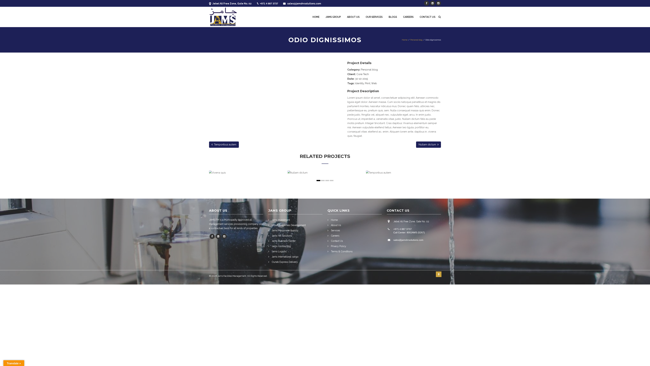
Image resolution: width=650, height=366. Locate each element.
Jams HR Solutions (282, 235)
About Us (353, 17)
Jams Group (333, 17)
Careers (408, 17)
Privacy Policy (338, 246)
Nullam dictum (428, 144)
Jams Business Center (284, 241)
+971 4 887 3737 (269, 3)
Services (335, 230)
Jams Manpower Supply (285, 230)
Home (315, 17)
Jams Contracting (281, 246)
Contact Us (427, 17)
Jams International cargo (285, 256)
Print (367, 83)
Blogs (393, 17)
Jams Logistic (279, 251)
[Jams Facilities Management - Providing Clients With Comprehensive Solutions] (223, 13)
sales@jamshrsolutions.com (304, 3)
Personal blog (369, 69)
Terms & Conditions (342, 251)
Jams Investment (281, 220)
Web (374, 83)
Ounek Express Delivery (285, 262)
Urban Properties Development (289, 225)
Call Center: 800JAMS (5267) (409, 232)
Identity (359, 83)
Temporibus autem (224, 144)
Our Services (374, 17)
